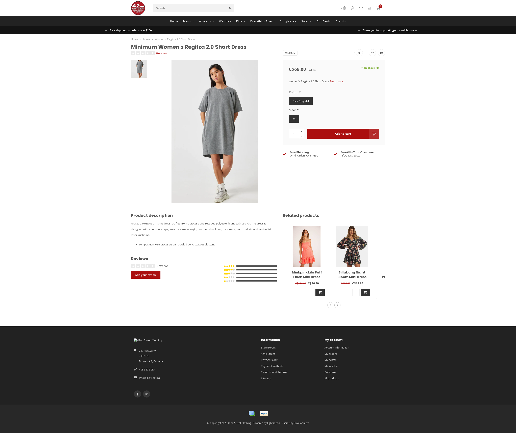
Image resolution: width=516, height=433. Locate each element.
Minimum (290, 52)
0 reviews (161, 53)
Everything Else (261, 21)
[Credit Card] (252, 414)
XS (294, 118)
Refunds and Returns (274, 372)
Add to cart (343, 134)
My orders (331, 354)
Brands (341, 21)
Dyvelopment (301, 423)
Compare (330, 372)
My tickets (331, 360)
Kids (239, 21)
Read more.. (337, 81)
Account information (337, 347)
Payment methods (272, 366)
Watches (225, 21)
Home (174, 21)
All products (332, 378)
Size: (293, 110)
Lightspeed (273, 423)
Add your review (145, 275)
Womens (205, 21)
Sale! (304, 21)
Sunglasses (288, 21)
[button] (330, 305)
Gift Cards (323, 21)
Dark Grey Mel (301, 101)
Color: (294, 92)
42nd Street (268, 354)
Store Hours (268, 347)
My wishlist (331, 366)
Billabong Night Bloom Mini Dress (351, 274)
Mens (187, 21)
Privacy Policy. (269, 360)
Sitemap (266, 378)
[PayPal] (264, 414)
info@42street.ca (149, 378)
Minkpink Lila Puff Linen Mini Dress (307, 274)
